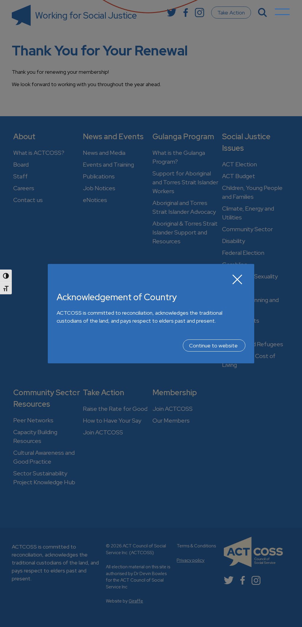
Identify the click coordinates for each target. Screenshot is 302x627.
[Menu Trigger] (282, 16)
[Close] (237, 279)
